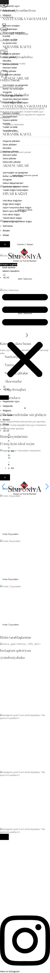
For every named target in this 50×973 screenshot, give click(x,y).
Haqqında (8, 406)
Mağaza (7, 15)
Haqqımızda (9, 10)
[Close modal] (4, 837)
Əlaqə (6, 235)
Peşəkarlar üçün (11, 6)
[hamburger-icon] (4, 2)
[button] (25, 335)
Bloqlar (6, 230)
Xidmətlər (8, 226)
